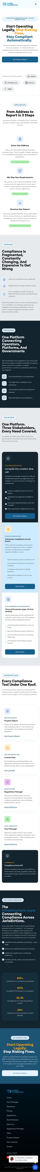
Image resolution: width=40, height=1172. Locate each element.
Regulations (11, 1115)
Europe (9, 1146)
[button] (35, 4)
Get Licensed (9, 770)
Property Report (13, 1137)
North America (12, 1120)
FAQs (9, 1133)
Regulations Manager (15, 1128)
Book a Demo (20, 586)
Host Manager (12, 1102)
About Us (10, 1124)
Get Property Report (20, 59)
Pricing (9, 1111)
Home (9, 1097)
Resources (11, 1106)
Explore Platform (10, 807)
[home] (16, 4)
